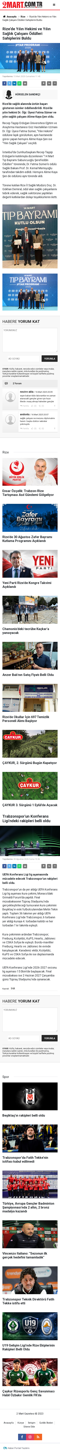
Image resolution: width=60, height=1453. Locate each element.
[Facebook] (4, 83)
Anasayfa (11, 16)
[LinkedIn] (14, 83)
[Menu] (54, 4)
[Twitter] (9, 83)
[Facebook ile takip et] (22, 1437)
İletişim (31, 1422)
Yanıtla (26, 406)
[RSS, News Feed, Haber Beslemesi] (38, 1437)
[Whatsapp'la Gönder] (19, 83)
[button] (43, 83)
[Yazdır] (25, 83)
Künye (21, 1422)
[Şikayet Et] (54, 406)
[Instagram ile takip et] (30, 1437)
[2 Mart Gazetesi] (22, 4)
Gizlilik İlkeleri (46, 1422)
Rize (23, 16)
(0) (35, 406)
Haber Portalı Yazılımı (18, 1448)
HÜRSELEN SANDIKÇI (27, 94)
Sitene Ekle (29, 1426)
